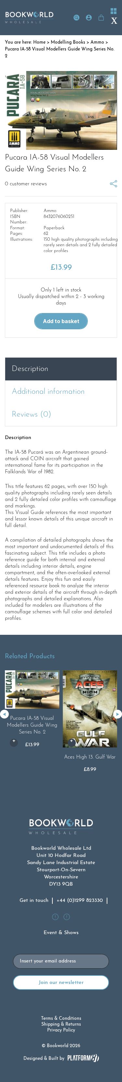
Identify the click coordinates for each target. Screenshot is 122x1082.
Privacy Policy (61, 1030)
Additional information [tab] (48, 392)
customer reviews (26, 184)
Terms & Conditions (61, 1018)
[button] (117, 714)
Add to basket (61, 321)
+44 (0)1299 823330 (80, 900)
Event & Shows (61, 932)
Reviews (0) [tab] (31, 415)
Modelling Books (68, 42)
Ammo (97, 42)
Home (39, 42)
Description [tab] (30, 369)
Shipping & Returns (61, 1024)
